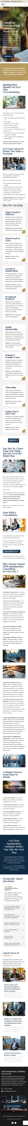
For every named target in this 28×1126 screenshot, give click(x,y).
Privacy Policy (10, 1119)
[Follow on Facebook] (24, 1)
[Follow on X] (27, 1)
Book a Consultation (11, 551)
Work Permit (7, 1003)
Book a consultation (8, 866)
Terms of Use (18, 1119)
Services (7, 56)
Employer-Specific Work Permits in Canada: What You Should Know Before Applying (13, 1022)
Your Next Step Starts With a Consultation (14, 1101)
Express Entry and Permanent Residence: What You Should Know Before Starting (12, 988)
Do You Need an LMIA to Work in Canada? (12, 1054)
